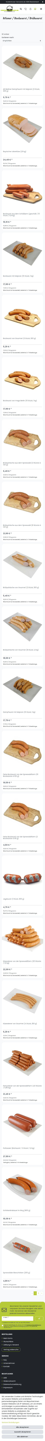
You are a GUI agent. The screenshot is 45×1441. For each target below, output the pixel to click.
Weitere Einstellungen (10, 1422)
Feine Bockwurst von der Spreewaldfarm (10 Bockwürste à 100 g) (20, 775)
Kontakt (6, 1366)
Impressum (8, 1387)
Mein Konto (7, 1338)
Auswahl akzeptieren (22, 1432)
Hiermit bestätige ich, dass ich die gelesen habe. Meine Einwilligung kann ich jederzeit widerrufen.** (22, 1326)
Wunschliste (8, 1341)
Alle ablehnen (22, 1436)
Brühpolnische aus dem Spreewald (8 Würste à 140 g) (22, 526)
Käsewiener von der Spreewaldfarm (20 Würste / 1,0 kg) (22, 962)
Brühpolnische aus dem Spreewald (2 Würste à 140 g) (22, 464)
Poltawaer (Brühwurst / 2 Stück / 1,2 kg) (18, 1148)
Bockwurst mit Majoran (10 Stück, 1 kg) (18, 276)
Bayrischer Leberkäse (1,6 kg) (14, 152)
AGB (5, 1378)
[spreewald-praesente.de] (9, 9)
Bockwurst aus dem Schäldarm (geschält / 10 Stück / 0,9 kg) (21, 215)
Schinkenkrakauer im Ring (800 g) (16, 1211)
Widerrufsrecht (9, 1381)
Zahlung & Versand (11, 1345)
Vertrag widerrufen (11, 1349)
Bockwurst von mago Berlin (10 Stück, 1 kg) (20, 401)
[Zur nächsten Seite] (41, 1293)
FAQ (5, 1360)
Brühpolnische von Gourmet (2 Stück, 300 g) (21, 588)
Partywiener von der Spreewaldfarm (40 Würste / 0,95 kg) (22, 1087)
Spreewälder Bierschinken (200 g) (16, 1273)
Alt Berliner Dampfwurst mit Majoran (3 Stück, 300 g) (21, 90)
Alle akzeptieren (22, 1427)
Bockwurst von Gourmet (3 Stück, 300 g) (19, 339)
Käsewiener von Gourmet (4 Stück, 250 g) (20, 1024)
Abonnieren (39, 1318)
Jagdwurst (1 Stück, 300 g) (13, 899)
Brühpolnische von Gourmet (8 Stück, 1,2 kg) (21, 650)
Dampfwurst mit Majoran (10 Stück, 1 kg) (19, 712)
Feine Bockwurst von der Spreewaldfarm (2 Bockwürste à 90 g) (20, 838)
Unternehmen (9, 1363)
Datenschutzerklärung (12, 1384)
